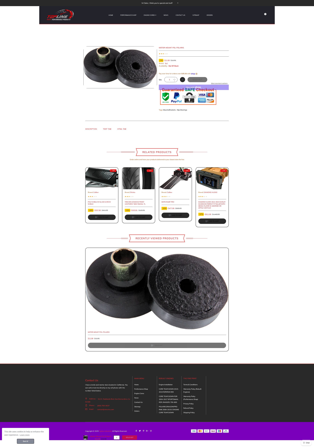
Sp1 (166, 63)
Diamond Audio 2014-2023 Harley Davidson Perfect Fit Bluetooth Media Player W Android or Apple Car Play (212, 205)
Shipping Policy (189, 412)
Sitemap (137, 407)
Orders (136, 411)
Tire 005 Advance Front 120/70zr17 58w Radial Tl (135, 203)
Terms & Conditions (190, 385)
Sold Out (197, 79)
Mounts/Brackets (169, 110)
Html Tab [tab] (121, 129)
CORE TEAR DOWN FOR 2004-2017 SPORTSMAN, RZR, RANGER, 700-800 (168, 399)
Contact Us (138, 402)
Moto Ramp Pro (168, 202)
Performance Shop (141, 389)
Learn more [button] (25, 435)
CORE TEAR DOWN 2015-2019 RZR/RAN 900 (169, 390)
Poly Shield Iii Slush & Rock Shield (99, 203)
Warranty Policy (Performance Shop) (190, 397)
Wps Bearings (182, 110)
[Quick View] (88, 180)
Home (136, 385)
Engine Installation (166, 385)
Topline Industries (105, 431)
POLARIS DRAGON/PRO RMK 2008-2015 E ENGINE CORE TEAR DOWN (169, 409)
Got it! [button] (25, 441)
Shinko (132, 192)
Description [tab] (91, 129)
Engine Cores (139, 393)
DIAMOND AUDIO (210, 192)
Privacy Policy (188, 404)
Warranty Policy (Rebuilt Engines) (192, 390)
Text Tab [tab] (107, 129)
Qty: (160, 80)
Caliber (96, 192)
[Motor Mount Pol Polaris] (85, 437)
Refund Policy (188, 408)
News (136, 398)
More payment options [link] (219, 83)
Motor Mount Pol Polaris (99, 332)
